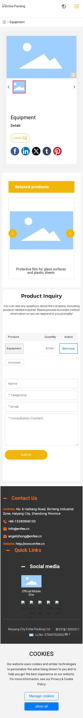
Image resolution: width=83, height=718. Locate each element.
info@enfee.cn (18, 529)
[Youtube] (50, 604)
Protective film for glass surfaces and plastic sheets (41, 271)
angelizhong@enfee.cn (25, 536)
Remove (68, 348)
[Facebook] (33, 604)
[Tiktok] (24, 604)
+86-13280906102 (22, 521)
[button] (13, 233)
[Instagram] (58, 604)
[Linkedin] (41, 604)
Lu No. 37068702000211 (52, 634)
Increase (14, 362)
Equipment (14, 348)
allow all (41, 706)
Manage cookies (41, 696)
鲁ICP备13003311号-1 (68, 632)
